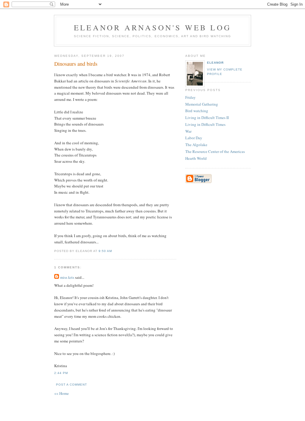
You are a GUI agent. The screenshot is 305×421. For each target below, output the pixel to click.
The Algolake (196, 144)
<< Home (61, 393)
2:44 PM (61, 373)
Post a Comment (71, 384)
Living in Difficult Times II (207, 117)
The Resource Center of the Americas (215, 151)
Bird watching (196, 110)
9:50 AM (105, 251)
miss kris (67, 277)
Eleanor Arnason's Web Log (152, 27)
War (188, 131)
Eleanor (215, 62)
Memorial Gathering (201, 104)
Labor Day (193, 137)
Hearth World (196, 158)
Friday (190, 97)
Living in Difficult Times (205, 124)
